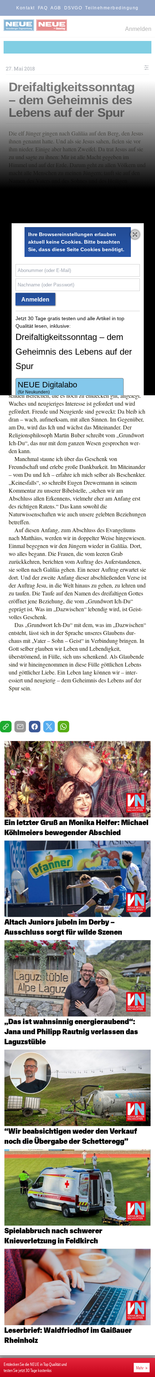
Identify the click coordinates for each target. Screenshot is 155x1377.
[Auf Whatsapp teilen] (63, 726)
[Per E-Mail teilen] (20, 726)
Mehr (140, 1367)
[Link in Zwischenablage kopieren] (6, 726)
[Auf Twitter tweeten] (49, 726)
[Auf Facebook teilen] (34, 726)
